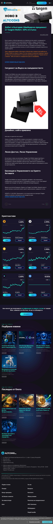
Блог (6, 7)
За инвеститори (6, 500)
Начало (2, 7)
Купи (7, 240)
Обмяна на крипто (41, 3)
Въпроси (30, 488)
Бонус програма (6, 492)
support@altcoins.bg (8, 462)
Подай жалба (32, 512)
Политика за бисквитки (34, 519)
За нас (29, 484)
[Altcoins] (8, 3)
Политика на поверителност (36, 500)
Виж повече (5, 225)
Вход (30, 2)
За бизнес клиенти (7, 496)
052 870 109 (6, 459)
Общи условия (32, 496)
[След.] (46, 204)
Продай (20, 240)
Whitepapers (31, 508)
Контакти (30, 492)
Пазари (4, 488)
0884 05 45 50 (6, 461)
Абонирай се (26, 314)
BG (49, 3)
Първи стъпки (6, 484)
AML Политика (32, 504)
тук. (29, 519)
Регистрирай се (32, 3)
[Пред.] (6, 204)
